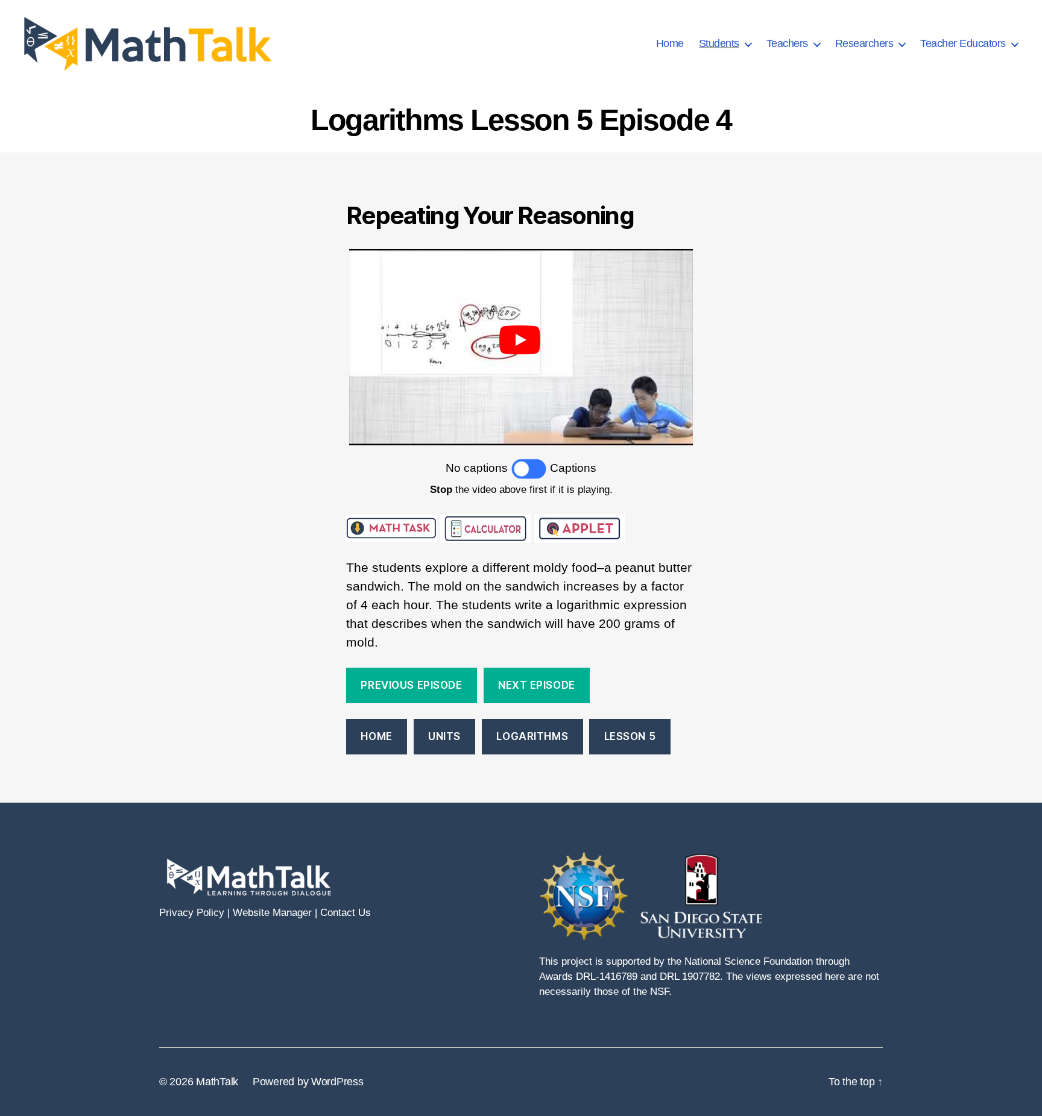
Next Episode (536, 685)
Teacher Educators (963, 43)
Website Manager (272, 912)
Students (719, 43)
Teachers (787, 43)
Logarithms (532, 736)
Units (444, 736)
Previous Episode (411, 685)
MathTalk (217, 1082)
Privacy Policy (191, 912)
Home (670, 43)
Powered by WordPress (308, 1082)
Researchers (864, 43)
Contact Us (345, 912)
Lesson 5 (630, 736)
